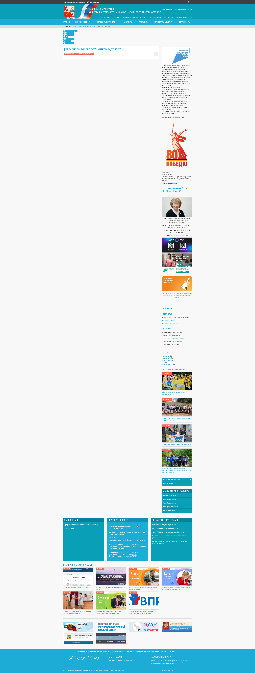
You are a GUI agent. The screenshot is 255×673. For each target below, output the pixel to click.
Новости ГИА (166, 360)
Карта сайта (167, 9)
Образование (70, 39)
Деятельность (184, 22)
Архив (190, 9)
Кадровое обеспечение (183, 17)
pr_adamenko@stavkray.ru (179, 235)
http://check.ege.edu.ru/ (169, 320)
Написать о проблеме (170, 183)
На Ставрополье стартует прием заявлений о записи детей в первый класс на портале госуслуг (177, 295)
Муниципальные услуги (163, 22)
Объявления (166, 358)
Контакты (68, 41)
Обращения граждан (105, 17)
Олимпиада (166, 356)
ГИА (66, 37)
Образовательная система (106, 22)
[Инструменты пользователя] (156, 54)
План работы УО (167, 364)
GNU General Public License (166, 663)
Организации (70, 35)
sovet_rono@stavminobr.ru (175, 338)
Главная (66, 22)
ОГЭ (163, 362)
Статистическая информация (126, 17)
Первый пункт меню (169, 495)
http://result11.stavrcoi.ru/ (170, 323)
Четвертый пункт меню (170, 506)
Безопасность (145, 17)
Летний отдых (69, 42)
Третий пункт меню (169, 503)
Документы (128, 22)
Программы (143, 22)
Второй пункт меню (169, 499)
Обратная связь (180, 9)
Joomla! (153, 662)
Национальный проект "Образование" (82, 53)
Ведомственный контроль (163, 17)
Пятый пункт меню (169, 510)
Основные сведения (82, 22)
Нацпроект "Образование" (172, 479)
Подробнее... (113, 537)
